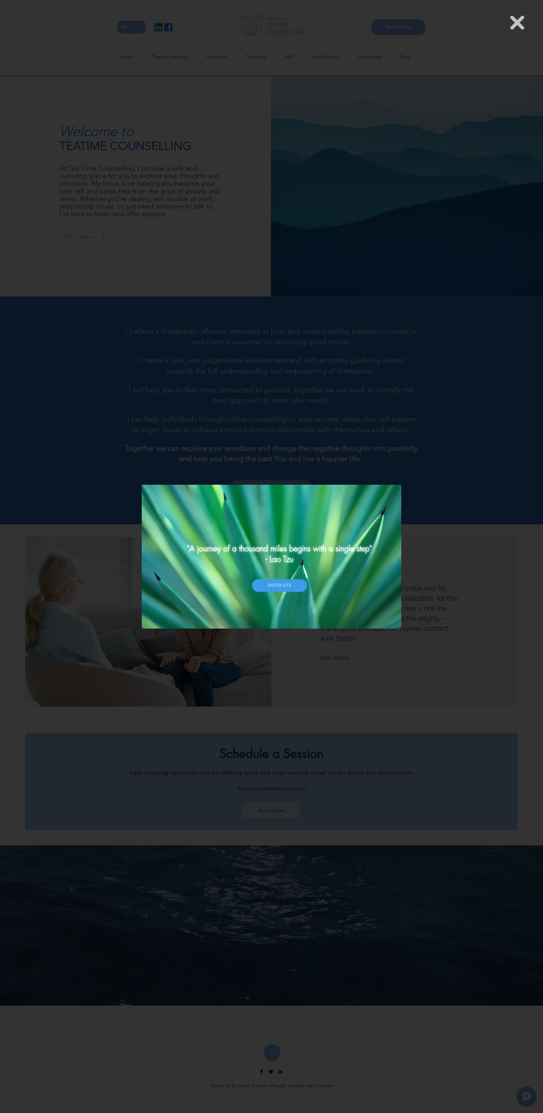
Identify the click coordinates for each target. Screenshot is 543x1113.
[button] (517, 23)
